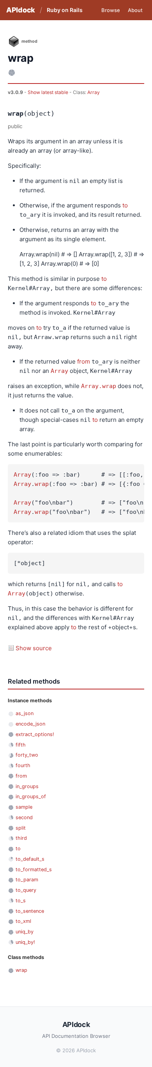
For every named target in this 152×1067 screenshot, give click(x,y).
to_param (27, 879)
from (83, 361)
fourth (23, 765)
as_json (25, 713)
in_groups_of (31, 796)
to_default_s (30, 859)
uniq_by (25, 932)
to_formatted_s (34, 869)
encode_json (30, 724)
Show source (34, 648)
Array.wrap (98, 386)
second (24, 817)
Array (93, 92)
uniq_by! (25, 942)
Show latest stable (48, 92)
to (125, 205)
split (21, 828)
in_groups (27, 786)
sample (24, 807)
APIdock (20, 10)
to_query (26, 890)
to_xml (23, 921)
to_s (21, 900)
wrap (42, 483)
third (21, 838)
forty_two (27, 755)
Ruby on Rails (65, 10)
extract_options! (35, 734)
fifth (21, 745)
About (135, 10)
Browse (110, 10)
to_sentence (30, 911)
